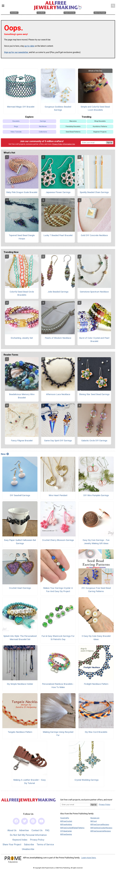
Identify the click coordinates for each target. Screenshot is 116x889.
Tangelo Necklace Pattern (20, 732)
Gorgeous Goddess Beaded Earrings (58, 108)
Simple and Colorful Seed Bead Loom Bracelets (95, 108)
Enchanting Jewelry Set (22, 338)
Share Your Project (12, 844)
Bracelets (16, 121)
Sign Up (109, 142)
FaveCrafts (64, 818)
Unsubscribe (28, 849)
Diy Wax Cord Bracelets (96, 732)
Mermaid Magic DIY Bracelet (20, 106)
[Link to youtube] (41, 821)
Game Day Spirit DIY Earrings (58, 440)
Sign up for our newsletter (16, 52)
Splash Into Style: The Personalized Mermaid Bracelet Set (20, 638)
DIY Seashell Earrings (20, 495)
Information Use (69, 144)
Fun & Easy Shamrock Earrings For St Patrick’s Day (58, 638)
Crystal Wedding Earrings (87, 780)
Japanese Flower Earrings (58, 192)
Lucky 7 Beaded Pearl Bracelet (58, 235)
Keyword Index (19, 839)
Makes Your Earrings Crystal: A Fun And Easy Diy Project (58, 590)
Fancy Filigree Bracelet (22, 440)
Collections (43, 132)
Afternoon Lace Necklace (58, 394)
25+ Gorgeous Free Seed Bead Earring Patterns (96, 590)
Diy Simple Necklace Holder (20, 684)
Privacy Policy (57, 144)
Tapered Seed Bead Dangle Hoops (22, 237)
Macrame (73, 121)
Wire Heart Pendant (58, 495)
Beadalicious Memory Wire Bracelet (21, 396)
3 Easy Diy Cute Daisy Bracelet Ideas (96, 638)
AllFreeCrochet (66, 821)
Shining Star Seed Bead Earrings (94, 394)
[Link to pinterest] (33, 821)
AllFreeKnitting (66, 824)
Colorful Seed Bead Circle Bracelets (22, 293)
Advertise (24, 830)
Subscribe (29, 844)
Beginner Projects (99, 132)
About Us (11, 830)
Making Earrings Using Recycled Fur (58, 734)
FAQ (47, 830)
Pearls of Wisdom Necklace (58, 338)
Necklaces (43, 126)
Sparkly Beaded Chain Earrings (94, 192)
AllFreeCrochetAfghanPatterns (72, 828)
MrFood (93, 821)
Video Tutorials (16, 132)
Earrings (43, 121)
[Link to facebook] (16, 821)
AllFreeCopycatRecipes (99, 824)
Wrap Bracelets (100, 121)
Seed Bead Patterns (73, 132)
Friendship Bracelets (73, 126)
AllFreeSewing (66, 834)
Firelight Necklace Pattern (96, 684)
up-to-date (29, 46)
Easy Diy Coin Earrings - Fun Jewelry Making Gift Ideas (96, 542)
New (3, 454)
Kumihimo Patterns (100, 126)
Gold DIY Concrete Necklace (94, 235)
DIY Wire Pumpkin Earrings (96, 495)
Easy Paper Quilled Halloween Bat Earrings (20, 542)
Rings (16, 126)
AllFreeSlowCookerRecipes (101, 828)
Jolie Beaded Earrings (58, 291)
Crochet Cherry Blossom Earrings (58, 540)
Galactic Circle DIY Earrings (94, 440)
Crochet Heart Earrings (20, 588)
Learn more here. (88, 858)
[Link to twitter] (24, 821)
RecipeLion (94, 818)
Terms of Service (45, 844)
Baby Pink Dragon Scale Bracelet (21, 192)
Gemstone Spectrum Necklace (94, 291)
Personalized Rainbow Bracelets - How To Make (58, 686)
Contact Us (36, 830)
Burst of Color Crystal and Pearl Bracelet (94, 340)
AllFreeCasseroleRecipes (100, 831)
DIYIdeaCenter (66, 831)
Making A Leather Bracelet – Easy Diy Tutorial (29, 781)
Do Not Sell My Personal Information (28, 835)
